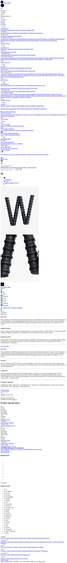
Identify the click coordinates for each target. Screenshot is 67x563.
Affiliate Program (15, 554)
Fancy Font (23, 74)
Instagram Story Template (12, 95)
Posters (8, 88)
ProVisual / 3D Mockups (41, 551)
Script (15, 68)
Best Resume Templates (24, 94)
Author (9, 287)
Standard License (5, 419)
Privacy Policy (48, 542)
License (3, 21)
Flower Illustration (22, 59)
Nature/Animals (9, 108)
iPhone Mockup (22, 39)
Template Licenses (5, 100)
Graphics (8, 538)
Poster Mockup (38, 39)
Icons (24, 49)
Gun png (51, 114)
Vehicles (13, 30)
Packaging (8, 30)
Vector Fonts (15, 71)
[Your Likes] (1, 159)
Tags (38, 547)
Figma (21, 55)
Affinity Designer (31, 55)
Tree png (7, 116)
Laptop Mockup (19, 40)
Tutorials (15, 547)
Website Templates (35, 95)
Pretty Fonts (57, 75)
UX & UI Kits (33, 88)
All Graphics (4, 47)
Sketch (24, 55)
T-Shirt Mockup (5, 39)
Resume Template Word (47, 95)
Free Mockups (39, 33)
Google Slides (4, 91)
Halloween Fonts (49, 75)
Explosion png (39, 114)
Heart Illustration (39, 59)
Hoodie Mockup (13, 39)
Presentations (14, 88)
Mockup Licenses (5, 43)
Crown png (32, 114)
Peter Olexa (4, 287)
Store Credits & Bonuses (17, 542)
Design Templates (19, 538)
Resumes (20, 88)
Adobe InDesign (22, 91)
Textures (20, 49)
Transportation (36, 108)
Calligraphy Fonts (12, 75)
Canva (16, 91)
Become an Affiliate (17, 307)
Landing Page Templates (24, 97)
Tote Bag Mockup (44, 40)
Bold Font (19, 75)
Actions (3, 52)
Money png (57, 114)
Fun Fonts (33, 75)
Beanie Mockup (35, 40)
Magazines (3, 88)
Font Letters (6, 77)
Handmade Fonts (23, 71)
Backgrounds (29, 49)
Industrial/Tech (40, 106)
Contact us (14, 399)
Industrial (11, 422)
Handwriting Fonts (22, 68)
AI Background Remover (28, 551)
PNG (25, 538)
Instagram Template (58, 95)
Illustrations (11, 49)
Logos (43, 85)
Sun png (12, 116)
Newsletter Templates (24, 95)
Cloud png (26, 114)
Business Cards (10, 85)
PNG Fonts (4, 71)
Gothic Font (60, 74)
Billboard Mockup (60, 39)
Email (36, 85)
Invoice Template (5, 94)
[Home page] (5, 178)
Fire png (13, 114)
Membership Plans (6, 542)
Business (27, 106)
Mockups (3, 538)
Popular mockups (44, 538)
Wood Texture (13, 59)
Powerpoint (11, 91)
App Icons (21, 58)
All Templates (4, 84)
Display (30, 68)
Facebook (3, 558)
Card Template (14, 97)
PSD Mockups (53, 40)
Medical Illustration (29, 58)
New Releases (31, 33)
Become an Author (6, 554)
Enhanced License (5, 440)
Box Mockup (27, 40)
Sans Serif (6, 68)
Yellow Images (4, 560)
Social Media (26, 88)
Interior (2, 108)
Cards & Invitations (20, 85)
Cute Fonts (38, 74)
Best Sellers (4, 33)
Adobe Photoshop (5, 55)
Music (14, 108)
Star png (8, 114)
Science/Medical (21, 108)
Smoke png (63, 114)
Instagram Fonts (53, 74)
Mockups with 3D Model (20, 33)
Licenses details (5, 346)
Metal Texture (30, 59)
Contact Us (10, 547)
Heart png (3, 114)
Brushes (7, 52)
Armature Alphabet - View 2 (8, 425)
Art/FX (7, 111)
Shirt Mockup (4, 40)
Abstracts (8, 106)
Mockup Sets (10, 33)
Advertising (23, 30)
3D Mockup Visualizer (6, 36)
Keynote (33, 91)
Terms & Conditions (39, 542)
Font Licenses (4, 80)
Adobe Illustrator (14, 55)
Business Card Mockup (49, 39)
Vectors (5, 49)
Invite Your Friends (25, 554)
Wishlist (29, 538)
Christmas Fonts (40, 75)
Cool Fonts (10, 74)
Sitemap (42, 547)
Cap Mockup (11, 40)
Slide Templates (14, 94)
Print (33, 30)
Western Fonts (20, 77)
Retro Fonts (13, 77)
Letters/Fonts (12, 111)
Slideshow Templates (36, 94)
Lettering (9, 71)
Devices (18, 30)
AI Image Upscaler (6, 551)
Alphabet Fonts (26, 75)
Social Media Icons (13, 58)
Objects (3, 111)
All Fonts (3, 66)
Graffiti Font (4, 75)
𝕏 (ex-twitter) (24, 558)
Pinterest (13, 558)
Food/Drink (33, 106)
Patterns (16, 49)
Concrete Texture (48, 59)
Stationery (29, 30)
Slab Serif (11, 68)
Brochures (3, 85)
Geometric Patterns (48, 58)
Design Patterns (39, 58)
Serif (2, 68)
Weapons (3, 106)
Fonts (12, 538)
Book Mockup (30, 39)
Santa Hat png (19, 114)
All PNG (3, 104)
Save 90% (3, 24)
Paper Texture (56, 58)
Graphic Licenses (5, 62)
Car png (3, 116)
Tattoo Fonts (45, 74)
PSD (2, 49)
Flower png (46, 114)
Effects (62, 58)
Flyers (39, 85)
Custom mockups (17, 36)
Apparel (3, 30)
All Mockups (4, 28)
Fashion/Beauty (21, 106)
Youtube (8, 558)
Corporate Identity (29, 85)
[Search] (17, 169)
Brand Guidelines (32, 547)
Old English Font (31, 74)
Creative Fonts (31, 71)
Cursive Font (16, 74)
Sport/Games (29, 108)
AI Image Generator (16, 551)
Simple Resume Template (48, 94)
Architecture (43, 108)
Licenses (54, 542)
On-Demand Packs (29, 542)
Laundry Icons (4, 58)
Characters (13, 106)
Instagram (18, 558)
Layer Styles (12, 52)
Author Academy (22, 547)
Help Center (4, 547)
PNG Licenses (4, 119)
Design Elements (5, 59)
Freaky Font (4, 74)
